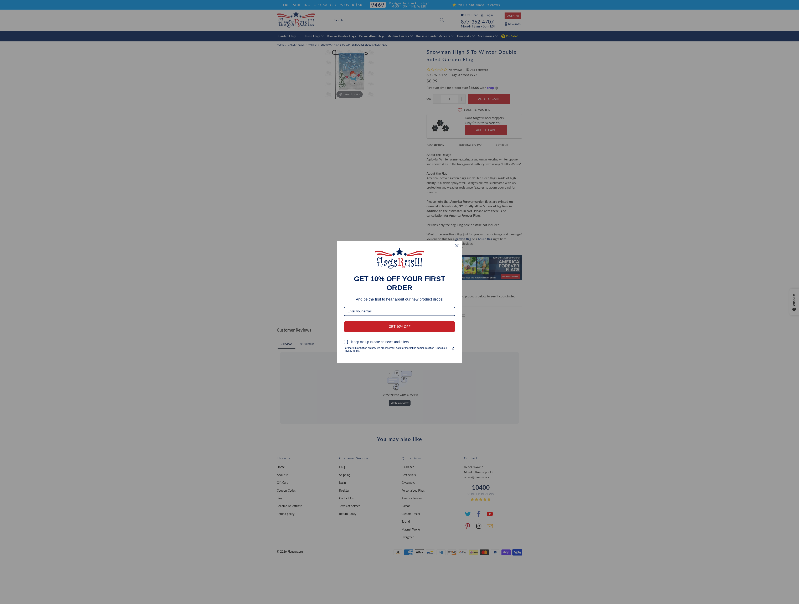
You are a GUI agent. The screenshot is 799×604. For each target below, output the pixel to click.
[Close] (457, 246)
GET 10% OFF (400, 326)
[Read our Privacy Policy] (452, 348)
